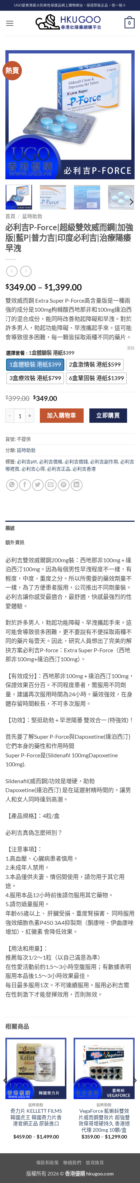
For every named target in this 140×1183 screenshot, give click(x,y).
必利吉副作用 (104, 461)
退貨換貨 (95, 1162)
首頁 (10, 216)
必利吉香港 (84, 469)
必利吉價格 (50, 461)
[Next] (123, 115)
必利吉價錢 (76, 461)
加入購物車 (61, 415)
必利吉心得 (33, 469)
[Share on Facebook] (25, 485)
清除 (131, 348)
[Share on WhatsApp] (12, 485)
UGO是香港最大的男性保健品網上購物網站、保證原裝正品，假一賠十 (70, 5)
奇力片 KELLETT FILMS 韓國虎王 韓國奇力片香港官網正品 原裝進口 (36, 1117)
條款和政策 (47, 1162)
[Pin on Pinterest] (64, 485)
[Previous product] (25, 271)
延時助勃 (32, 216)
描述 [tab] (10, 528)
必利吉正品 (58, 469)
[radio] (35, 364)
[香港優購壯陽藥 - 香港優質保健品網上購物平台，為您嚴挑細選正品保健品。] (70, 23)
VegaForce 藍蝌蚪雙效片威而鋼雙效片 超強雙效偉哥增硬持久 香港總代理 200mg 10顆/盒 (104, 1120)
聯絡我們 (72, 1162)
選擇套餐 (15, 353)
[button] (9, 23)
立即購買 (108, 415)
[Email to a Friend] (51, 485)
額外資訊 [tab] (14, 542)
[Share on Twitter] (38, 485)
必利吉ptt (27, 461)
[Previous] (16, 115)
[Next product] (11, 271)
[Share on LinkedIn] (77, 485)
